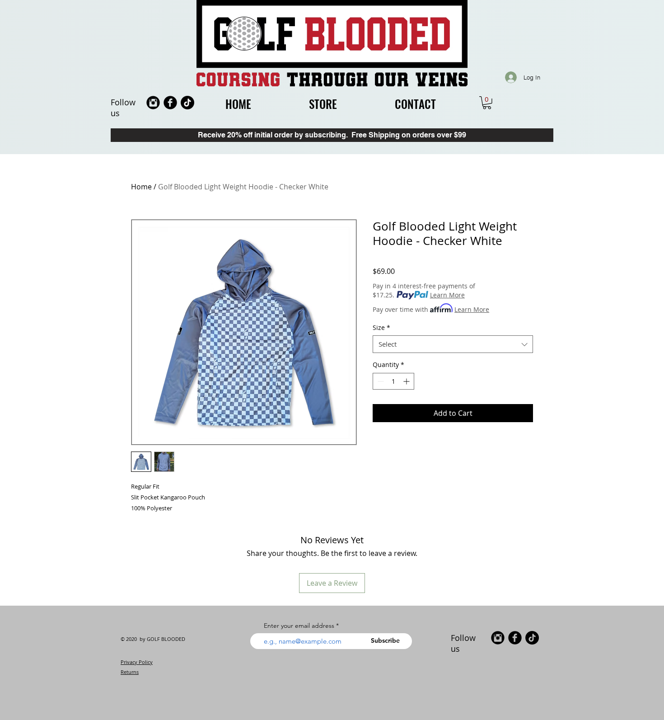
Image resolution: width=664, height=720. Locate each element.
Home (141, 187)
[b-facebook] (170, 102)
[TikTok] (187, 102)
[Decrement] (379, 381)
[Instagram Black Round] (153, 102)
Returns (130, 671)
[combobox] (453, 344)
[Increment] (407, 381)
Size (381, 327)
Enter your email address (299, 625)
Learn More (447, 295)
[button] (487, 102)
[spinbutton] (393, 381)
